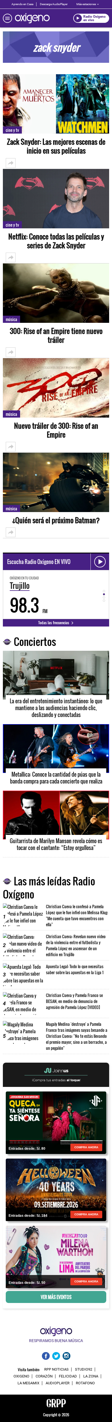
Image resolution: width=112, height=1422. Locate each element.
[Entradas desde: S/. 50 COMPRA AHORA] (56, 1256)
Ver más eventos (56, 1297)
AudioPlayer (57, 1383)
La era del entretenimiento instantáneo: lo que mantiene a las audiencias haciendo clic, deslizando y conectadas (56, 707)
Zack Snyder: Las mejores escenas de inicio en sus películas (56, 146)
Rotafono (85, 1383)
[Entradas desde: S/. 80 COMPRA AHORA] (56, 1122)
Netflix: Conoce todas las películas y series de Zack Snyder (56, 241)
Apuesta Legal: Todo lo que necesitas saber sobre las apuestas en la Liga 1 (74, 969)
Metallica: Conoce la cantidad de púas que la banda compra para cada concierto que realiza (56, 778)
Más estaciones (86, 4)
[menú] (7, 18)
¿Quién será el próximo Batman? (56, 520)
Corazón (44, 1376)
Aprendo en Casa (22, 4)
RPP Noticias (56, 1369)
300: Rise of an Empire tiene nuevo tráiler (56, 335)
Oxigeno (21, 1376)
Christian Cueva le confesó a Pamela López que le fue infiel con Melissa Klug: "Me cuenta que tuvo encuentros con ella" (77, 915)
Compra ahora (86, 1147)
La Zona (90, 1376)
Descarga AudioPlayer (53, 4)
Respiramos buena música (56, 1340)
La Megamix (28, 1383)
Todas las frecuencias (54, 622)
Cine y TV (12, 130)
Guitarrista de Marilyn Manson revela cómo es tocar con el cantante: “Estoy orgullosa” (56, 844)
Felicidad (68, 1376)
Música (11, 319)
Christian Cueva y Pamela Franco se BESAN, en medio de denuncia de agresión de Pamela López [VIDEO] (74, 1001)
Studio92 (83, 1369)
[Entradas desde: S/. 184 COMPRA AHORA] (56, 1189)
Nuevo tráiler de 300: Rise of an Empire (56, 430)
